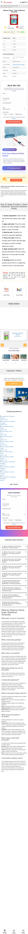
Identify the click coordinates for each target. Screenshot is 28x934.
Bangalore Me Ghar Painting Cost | (10, 884)
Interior (6, 114)
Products (5, 6)
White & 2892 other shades (19, 64)
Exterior (12, 114)
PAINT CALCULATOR (16, 180)
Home (2, 6)
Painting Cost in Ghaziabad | (14, 914)
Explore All (14, 383)
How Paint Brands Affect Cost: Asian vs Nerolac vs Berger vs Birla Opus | (14, 892)
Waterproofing (19, 114)
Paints (9, 6)
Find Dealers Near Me (15, 168)
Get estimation (9, 495)
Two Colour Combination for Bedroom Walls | (12, 920)
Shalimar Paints (15, 6)
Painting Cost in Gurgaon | (13, 911)
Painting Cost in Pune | (12, 912)
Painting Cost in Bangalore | (9, 909)
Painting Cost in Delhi (16, 916)
